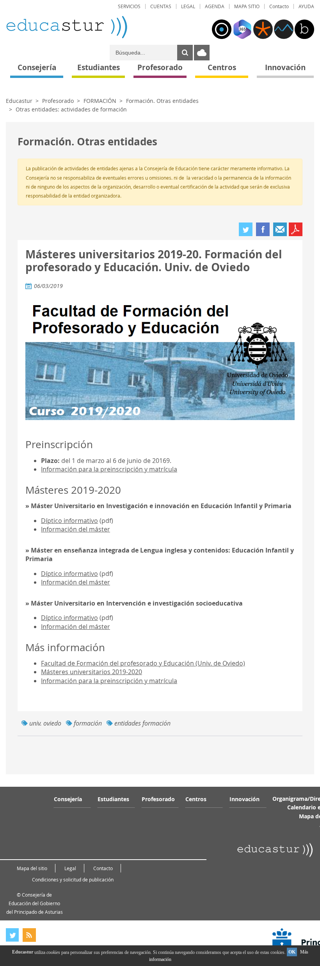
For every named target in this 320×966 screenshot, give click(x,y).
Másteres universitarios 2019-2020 (91, 672)
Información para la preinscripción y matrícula (109, 469)
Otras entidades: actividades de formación (71, 109)
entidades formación (142, 723)
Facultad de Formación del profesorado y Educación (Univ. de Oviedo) (143, 663)
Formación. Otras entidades (162, 100)
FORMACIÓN (100, 100)
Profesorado (58, 100)
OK (291, 952)
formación (88, 723)
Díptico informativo (69, 520)
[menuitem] (129, 6)
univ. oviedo (45, 723)
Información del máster (75, 529)
